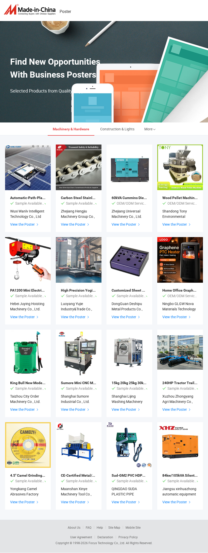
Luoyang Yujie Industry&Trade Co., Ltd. (76, 309)
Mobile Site (133, 527)
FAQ (88, 527)
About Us (74, 527)
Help (100, 527)
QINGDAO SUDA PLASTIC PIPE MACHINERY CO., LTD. (129, 494)
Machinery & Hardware (71, 129)
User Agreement (81, 537)
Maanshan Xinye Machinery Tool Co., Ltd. (76, 494)
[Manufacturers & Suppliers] (30, 9)
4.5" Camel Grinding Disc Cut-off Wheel (41, 475)
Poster (65, 11)
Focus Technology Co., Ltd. (107, 543)
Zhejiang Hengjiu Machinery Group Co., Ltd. (78, 216)
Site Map (114, 527)
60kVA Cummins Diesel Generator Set (142, 198)
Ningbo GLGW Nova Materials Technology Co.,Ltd (179, 309)
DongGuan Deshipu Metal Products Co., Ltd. (127, 309)
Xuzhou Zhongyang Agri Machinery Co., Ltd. (177, 401)
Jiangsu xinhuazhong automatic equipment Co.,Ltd (179, 494)
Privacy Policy (128, 537)
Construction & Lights (117, 129)
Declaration (105, 537)
